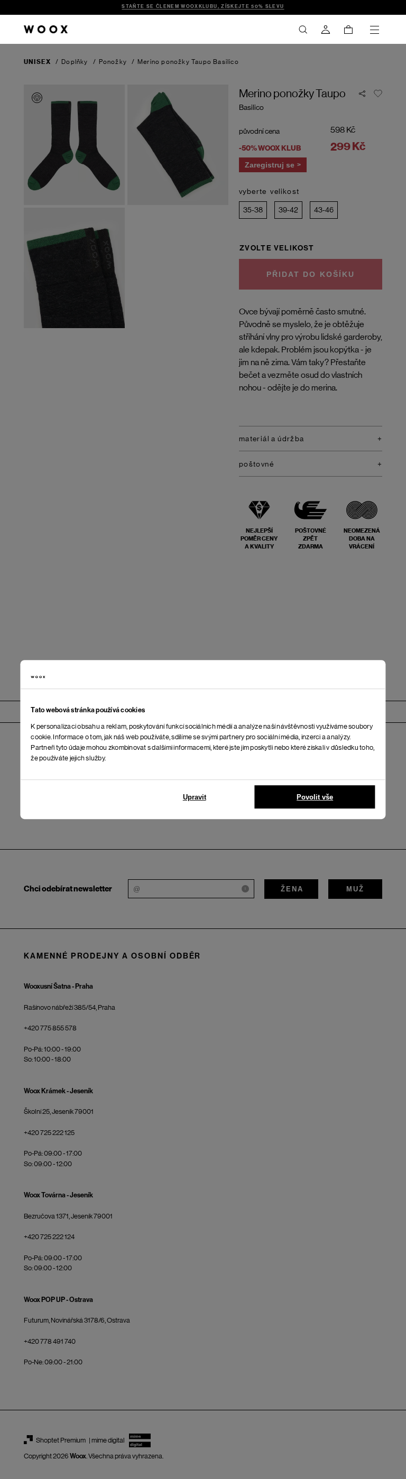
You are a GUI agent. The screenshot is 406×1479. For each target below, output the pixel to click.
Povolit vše (315, 797)
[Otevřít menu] (374, 30)
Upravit (194, 797)
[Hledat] (303, 29)
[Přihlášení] (325, 29)
